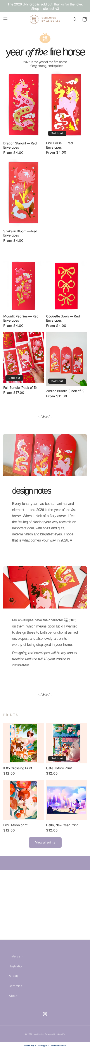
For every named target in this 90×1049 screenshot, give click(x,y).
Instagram (16, 956)
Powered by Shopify (55, 1034)
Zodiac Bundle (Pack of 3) (65, 391)
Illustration (16, 966)
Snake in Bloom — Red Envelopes (20, 233)
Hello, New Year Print (62, 825)
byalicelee (39, 1034)
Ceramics (15, 986)
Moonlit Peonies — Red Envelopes (20, 318)
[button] (5, 19)
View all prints (45, 842)
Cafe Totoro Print (59, 768)
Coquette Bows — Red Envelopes (63, 318)
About (13, 996)
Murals (13, 976)
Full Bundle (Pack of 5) (20, 388)
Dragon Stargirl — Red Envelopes (20, 145)
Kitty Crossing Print (17, 768)
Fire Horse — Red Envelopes (59, 145)
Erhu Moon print (15, 825)
